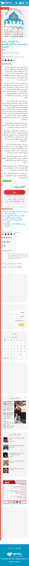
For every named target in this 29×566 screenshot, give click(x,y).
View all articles (7, 250)
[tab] (9, 482)
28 (14, 354)
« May (4, 358)
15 (17, 349)
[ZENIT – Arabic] (8, 3)
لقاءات (2, 8)
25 (4, 354)
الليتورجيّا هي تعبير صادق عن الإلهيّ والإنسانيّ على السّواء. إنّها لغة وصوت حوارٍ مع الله (8, 405)
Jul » (8, 358)
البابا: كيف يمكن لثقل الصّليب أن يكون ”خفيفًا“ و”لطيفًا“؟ (16, 454)
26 (8, 354)
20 (11, 351)
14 (14, 349)
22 (17, 351)
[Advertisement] (14, 288)
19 (8, 351)
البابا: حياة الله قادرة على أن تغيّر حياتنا (16, 438)
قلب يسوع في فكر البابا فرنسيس (16, 468)
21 (14, 351)
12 (8, 349)
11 (4, 349)
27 (11, 354)
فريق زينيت (22, 56)
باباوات (7, 8)
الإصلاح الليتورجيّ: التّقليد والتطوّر (16, 445)
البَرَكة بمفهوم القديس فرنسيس (16, 460)
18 (4, 351)
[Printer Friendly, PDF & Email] (6, 181)
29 (17, 354)
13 (11, 349)
